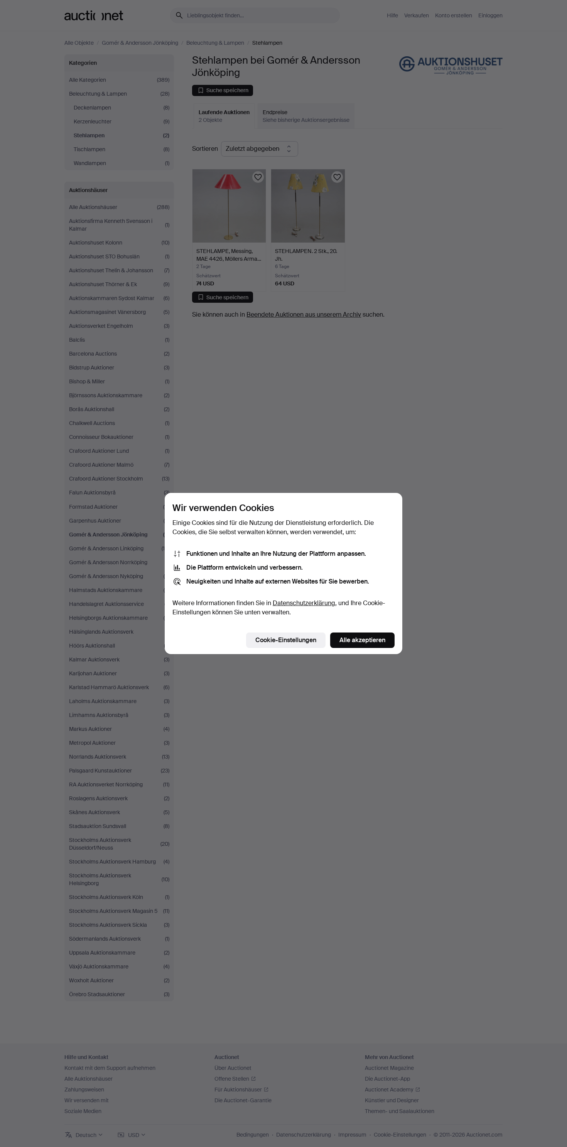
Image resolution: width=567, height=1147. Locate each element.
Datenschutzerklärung (304, 603)
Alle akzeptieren (362, 640)
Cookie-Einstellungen (285, 640)
